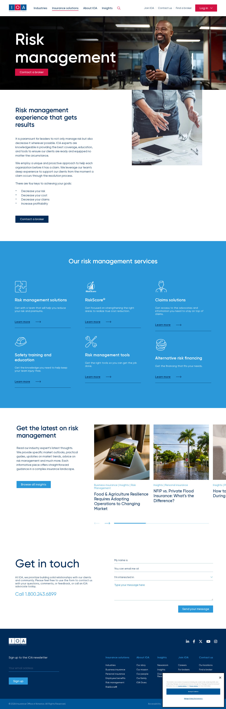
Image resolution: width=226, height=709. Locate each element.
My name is (121, 560)
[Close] (220, 677)
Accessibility (154, 703)
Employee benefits (115, 678)
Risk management (115, 682)
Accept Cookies (193, 691)
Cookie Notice (182, 686)
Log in (204, 8)
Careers (182, 665)
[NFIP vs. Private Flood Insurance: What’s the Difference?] (181, 468)
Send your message (195, 609)
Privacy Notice (194, 686)
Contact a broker (32, 72)
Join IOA (149, 8)
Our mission (142, 669)
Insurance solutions (65, 8)
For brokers (183, 669)
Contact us (165, 8)
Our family (141, 678)
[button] (107, 523)
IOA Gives (141, 682)
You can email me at (126, 568)
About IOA (90, 8)
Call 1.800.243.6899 (35, 594)
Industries (40, 8)
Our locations (205, 665)
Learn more (22, 321)
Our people (142, 674)
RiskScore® (111, 687)
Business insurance (115, 669)
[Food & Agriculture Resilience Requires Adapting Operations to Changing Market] (122, 468)
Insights (107, 8)
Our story (141, 665)
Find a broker (184, 8)
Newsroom (162, 665)
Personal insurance (115, 674)
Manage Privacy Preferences (193, 698)
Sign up (18, 681)
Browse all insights (33, 484)
